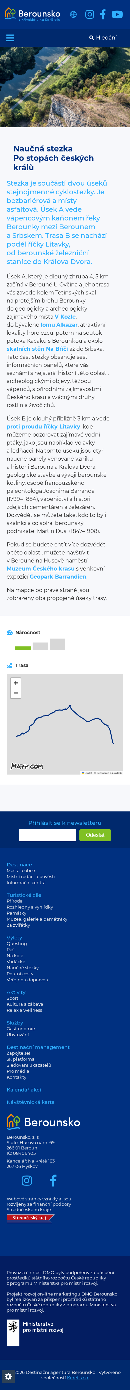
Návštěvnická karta (31, 1102)
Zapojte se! (18, 1053)
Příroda (15, 901)
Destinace (19, 864)
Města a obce (21, 870)
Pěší (11, 949)
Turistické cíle (24, 895)
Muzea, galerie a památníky (37, 919)
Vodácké (16, 961)
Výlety (14, 937)
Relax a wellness (24, 1010)
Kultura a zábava (25, 1004)
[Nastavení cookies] (8, 1376)
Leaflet (88, 773)
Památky (16, 913)
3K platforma (21, 1059)
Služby (15, 1022)
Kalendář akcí (24, 1089)
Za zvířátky (18, 925)
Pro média (18, 1071)
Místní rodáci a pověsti (31, 876)
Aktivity (16, 992)
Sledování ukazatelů (29, 1065)
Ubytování (18, 1034)
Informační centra (26, 882)
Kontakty (16, 1077)
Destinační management (38, 1047)
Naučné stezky (23, 967)
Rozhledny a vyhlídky (30, 907)
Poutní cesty (20, 973)
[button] (16, 683)
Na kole (15, 955)
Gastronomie (21, 1028)
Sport (12, 998)
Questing (17, 943)
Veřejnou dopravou (27, 979)
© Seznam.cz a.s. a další (108, 773)
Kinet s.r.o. (78, 1377)
